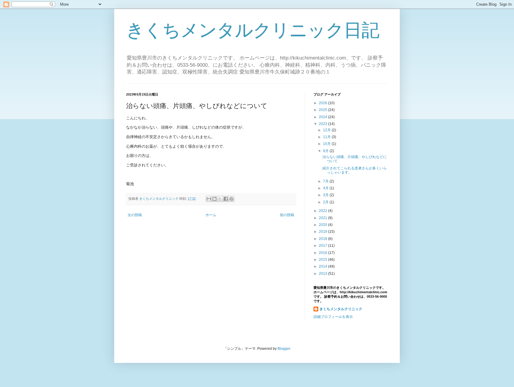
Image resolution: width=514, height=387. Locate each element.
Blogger (284, 349)
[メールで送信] (209, 199)
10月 (327, 144)
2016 (323, 253)
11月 (327, 137)
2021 (323, 218)
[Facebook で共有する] (226, 199)
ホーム (211, 215)
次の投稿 (135, 215)
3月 (326, 195)
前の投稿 (287, 215)
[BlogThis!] (214, 199)
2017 (323, 246)
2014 (323, 266)
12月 (327, 130)
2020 (323, 225)
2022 (323, 211)
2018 (323, 239)
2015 (323, 260)
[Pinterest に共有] (231, 199)
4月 (326, 188)
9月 (326, 151)
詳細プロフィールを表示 (333, 317)
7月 (326, 181)
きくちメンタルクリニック (340, 309)
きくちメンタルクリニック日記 (253, 30)
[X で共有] (220, 199)
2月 (326, 202)
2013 (323, 273)
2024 (323, 117)
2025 (323, 110)
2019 (323, 232)
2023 (323, 124)
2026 (323, 103)
